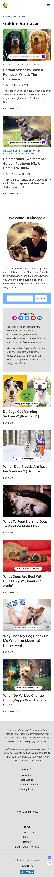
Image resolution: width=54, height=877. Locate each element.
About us (27, 775)
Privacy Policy (27, 789)
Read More (10, 108)
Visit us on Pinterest (27, 811)
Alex (8, 85)
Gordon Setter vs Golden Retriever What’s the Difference (23, 74)
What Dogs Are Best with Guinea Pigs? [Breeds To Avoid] (23, 581)
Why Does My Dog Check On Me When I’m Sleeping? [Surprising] (26, 640)
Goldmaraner (10, 154)
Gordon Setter (11, 65)
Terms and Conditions (27, 784)
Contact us (27, 779)
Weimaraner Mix (27, 154)
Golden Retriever (30, 65)
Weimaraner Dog (11, 151)
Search (41, 298)
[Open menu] (48, 5)
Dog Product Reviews (27, 846)
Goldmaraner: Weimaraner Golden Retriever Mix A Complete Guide (24, 163)
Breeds (27, 842)
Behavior (27, 837)
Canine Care (27, 832)
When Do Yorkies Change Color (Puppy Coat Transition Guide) (26, 700)
